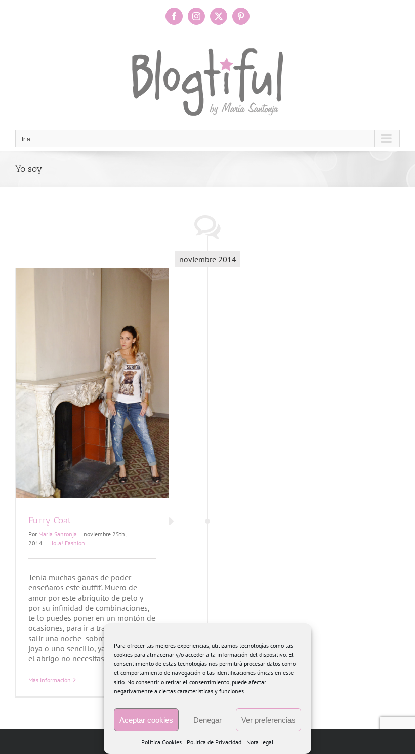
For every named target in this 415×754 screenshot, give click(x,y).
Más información (49, 680)
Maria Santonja (57, 534)
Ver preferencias (268, 720)
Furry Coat (49, 520)
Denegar (207, 720)
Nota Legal (260, 742)
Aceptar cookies (146, 720)
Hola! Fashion (67, 543)
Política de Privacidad (214, 742)
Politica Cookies (161, 742)
